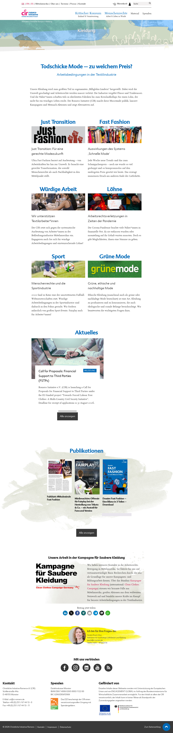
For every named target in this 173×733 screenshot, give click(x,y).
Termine (64, 4)
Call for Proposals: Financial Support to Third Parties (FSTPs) (57, 376)
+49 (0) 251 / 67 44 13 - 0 (20, 702)
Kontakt (82, 4)
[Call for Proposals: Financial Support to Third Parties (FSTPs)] (67, 358)
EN (27, 4)
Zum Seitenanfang (152, 727)
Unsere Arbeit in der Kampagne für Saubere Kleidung (86, 558)
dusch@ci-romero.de (95, 640)
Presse (73, 4)
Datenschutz (65, 727)
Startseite (25, 22)
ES (32, 4)
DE (23, 4)
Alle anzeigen (67, 416)
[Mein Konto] (129, 3)
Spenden (146, 13)
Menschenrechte (116, 14)
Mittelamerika (42, 4)
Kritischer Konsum (88, 14)
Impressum (52, 727)
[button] (65, 613)
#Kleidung (89, 370)
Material (135, 13)
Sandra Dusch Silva (94, 635)
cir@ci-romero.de (16, 699)
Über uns (55, 4)
